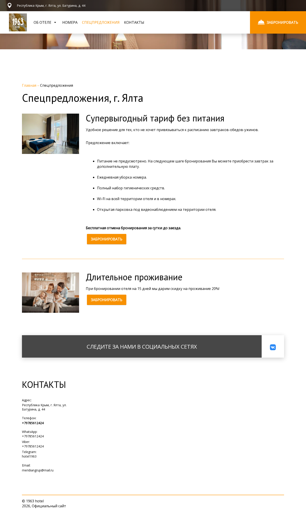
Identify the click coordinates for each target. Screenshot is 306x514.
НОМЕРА (70, 22)
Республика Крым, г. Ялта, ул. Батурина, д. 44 (44, 407)
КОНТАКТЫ (134, 22)
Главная (29, 85)
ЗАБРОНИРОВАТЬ (106, 239)
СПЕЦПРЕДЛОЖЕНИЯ (101, 22)
